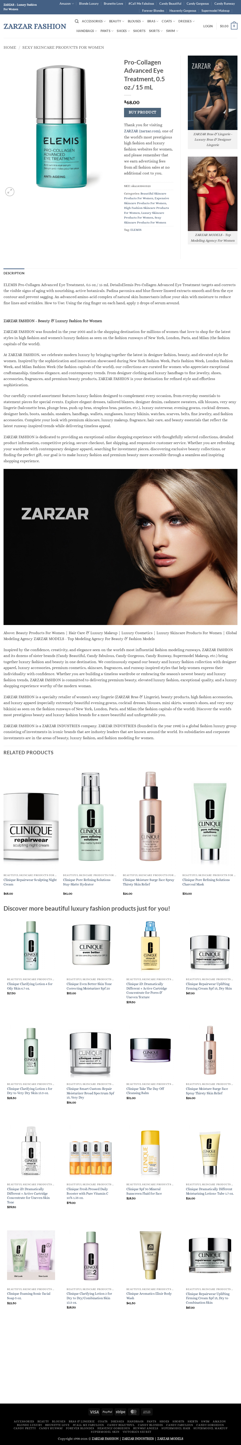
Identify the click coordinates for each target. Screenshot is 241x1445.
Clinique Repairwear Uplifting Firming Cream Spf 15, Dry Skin (209, 986)
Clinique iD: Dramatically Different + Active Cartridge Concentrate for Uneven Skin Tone (28, 1195)
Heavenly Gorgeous (182, 10)
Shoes (122, 31)
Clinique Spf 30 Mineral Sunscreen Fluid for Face (144, 1191)
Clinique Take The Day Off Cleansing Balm (145, 1091)
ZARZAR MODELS (170, 1439)
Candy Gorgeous (198, 3)
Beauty (115, 21)
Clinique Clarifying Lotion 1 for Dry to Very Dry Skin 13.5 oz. (29, 1091)
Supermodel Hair (175, 1428)
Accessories (92, 21)
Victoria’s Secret (137, 1431)
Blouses (134, 21)
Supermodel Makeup (215, 10)
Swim (170, 31)
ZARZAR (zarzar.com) (142, 131)
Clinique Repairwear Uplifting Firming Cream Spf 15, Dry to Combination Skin (207, 1298)
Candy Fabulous (179, 1425)
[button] (77, 21)
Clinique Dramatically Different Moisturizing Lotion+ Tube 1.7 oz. (210, 1191)
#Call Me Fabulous (141, 3)
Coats (167, 21)
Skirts (154, 31)
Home (10, 47)
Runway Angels (145, 1428)
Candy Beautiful (170, 3)
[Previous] (3, 832)
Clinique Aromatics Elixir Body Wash (149, 1296)
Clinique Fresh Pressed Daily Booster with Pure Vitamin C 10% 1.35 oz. (87, 1193)
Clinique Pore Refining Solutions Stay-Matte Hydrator (86, 882)
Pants (105, 31)
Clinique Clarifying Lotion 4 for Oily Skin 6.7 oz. (29, 986)
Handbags (85, 31)
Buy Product (143, 112)
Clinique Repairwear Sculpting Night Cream (30, 882)
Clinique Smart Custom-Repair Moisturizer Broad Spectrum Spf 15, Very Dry (90, 1093)
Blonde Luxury (89, 3)
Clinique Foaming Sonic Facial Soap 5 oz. (28, 1296)
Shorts (139, 31)
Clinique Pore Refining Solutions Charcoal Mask (206, 882)
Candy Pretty (25, 1428)
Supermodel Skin (105, 1431)
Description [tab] (14, 273)
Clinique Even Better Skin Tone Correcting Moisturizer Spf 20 (89, 986)
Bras (151, 21)
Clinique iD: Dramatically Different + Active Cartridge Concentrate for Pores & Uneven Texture (146, 990)
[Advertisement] (120, 1364)
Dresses (185, 21)
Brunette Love (113, 3)
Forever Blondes (153, 10)
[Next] (237, 832)
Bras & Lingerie (82, 1421)
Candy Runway (224, 3)
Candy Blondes (150, 1425)
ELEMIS (135, 229)
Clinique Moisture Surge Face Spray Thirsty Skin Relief (148, 882)
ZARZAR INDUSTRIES (138, 1439)
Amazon (65, 3)
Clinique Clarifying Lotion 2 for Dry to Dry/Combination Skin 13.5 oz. (89, 1298)
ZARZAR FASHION (35, 26)
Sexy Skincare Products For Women (63, 47)
